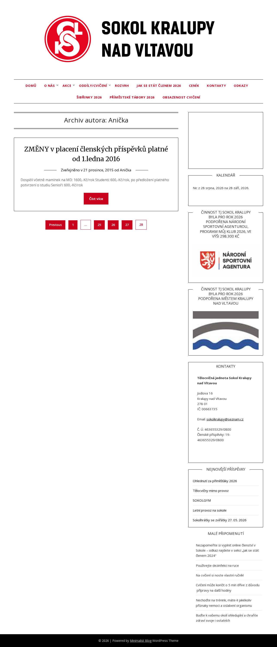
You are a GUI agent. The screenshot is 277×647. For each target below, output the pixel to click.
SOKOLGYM (202, 500)
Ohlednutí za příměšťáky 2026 (215, 481)
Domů (31, 85)
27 (127, 225)
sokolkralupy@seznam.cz (224, 419)
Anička (125, 169)
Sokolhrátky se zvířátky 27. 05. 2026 (219, 520)
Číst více (96, 198)
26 (113, 225)
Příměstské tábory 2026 (132, 97)
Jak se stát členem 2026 (159, 85)
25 (99, 225)
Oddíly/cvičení (93, 85)
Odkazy (241, 85)
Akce (67, 85)
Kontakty (216, 85)
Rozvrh (122, 85)
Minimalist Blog (140, 641)
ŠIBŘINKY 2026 (89, 97)
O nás (49, 85)
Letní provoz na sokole (210, 510)
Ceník (194, 85)
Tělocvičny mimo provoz (211, 490)
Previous (55, 225)
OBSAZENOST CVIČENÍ (181, 97)
